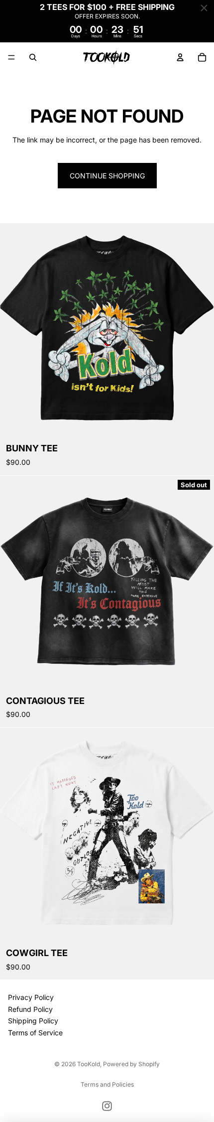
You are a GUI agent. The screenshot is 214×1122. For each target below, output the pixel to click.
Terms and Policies (107, 1084)
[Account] (180, 57)
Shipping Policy (33, 1021)
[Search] (33, 57)
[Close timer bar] (204, 8)
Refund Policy (30, 1009)
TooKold (88, 1064)
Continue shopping (107, 175)
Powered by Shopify (131, 1064)
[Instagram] (107, 1106)
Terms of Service (35, 1032)
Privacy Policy (31, 997)
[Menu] (11, 57)
